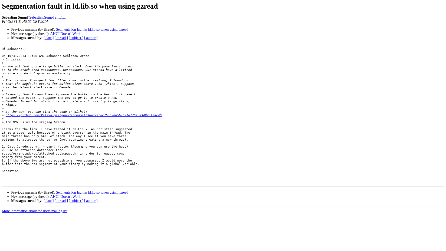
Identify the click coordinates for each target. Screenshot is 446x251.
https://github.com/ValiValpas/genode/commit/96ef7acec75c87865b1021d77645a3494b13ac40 (84, 115)
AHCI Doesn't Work (65, 34)
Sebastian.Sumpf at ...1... (47, 17)
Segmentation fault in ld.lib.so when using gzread (92, 29)
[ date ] (48, 38)
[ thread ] (61, 38)
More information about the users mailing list (34, 211)
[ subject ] (76, 38)
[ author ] (91, 38)
